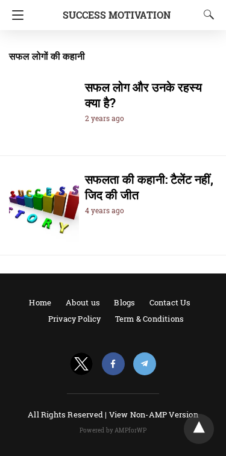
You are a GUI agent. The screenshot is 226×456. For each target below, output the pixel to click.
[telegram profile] (144, 364)
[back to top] (199, 429)
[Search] (206, 14)
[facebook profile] (113, 364)
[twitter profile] (81, 364)
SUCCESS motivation (117, 14)
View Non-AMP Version (153, 414)
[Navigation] (15, 15)
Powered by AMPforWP (113, 430)
